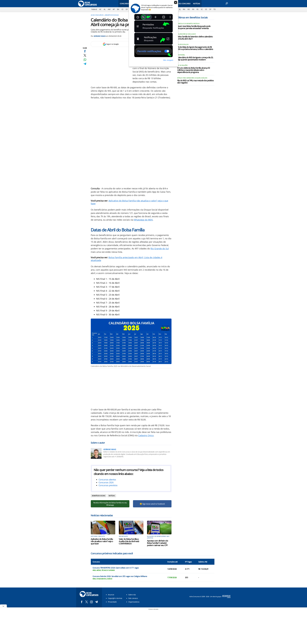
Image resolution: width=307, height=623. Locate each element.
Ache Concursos (97, 15)
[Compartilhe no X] (84, 55)
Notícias (196, 3)
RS (197, 9)
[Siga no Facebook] (81, 601)
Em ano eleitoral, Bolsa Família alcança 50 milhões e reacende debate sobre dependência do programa (193, 70)
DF (127, 9)
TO (214, 9)
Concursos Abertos (128, 3)
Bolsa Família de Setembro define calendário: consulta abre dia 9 (195, 38)
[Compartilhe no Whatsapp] (84, 59)
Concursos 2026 (106, 482)
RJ (179, 9)
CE (122, 9)
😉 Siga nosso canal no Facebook (152, 504)
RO (189, 9)
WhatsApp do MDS (143, 219)
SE (206, 9)
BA (118, 9)
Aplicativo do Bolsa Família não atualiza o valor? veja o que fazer (102, 541)
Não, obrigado (168, 60)
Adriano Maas (100, 36)
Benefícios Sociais (112, 15)
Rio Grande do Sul (160, 248)
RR (193, 9)
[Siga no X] (86, 601)
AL (105, 9)
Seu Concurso (184, 3)
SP (210, 9)
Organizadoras (133, 602)
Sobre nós (132, 594)
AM (109, 9)
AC (100, 9)
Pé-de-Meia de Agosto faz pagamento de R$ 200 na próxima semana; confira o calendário (195, 48)
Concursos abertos (107, 479)
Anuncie (111, 594)
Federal (94, 9)
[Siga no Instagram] (91, 601)
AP (114, 9)
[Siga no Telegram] (96, 601)
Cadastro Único (146, 435)
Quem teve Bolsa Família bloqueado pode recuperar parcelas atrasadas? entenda (193, 27)
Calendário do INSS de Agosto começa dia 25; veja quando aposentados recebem (195, 58)
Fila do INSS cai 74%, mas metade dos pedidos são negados (195, 81)
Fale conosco (133, 598)
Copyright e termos (115, 598)
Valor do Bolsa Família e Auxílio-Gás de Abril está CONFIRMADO (129, 541)
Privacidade (112, 602)
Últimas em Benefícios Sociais (192, 17)
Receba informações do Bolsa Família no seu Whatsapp (110, 503)
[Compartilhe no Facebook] (84, 51)
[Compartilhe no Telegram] (84, 63)
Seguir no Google (112, 44)
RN (184, 9)
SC (202, 9)
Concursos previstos (108, 485)
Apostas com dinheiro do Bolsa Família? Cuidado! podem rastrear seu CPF (157, 543)
